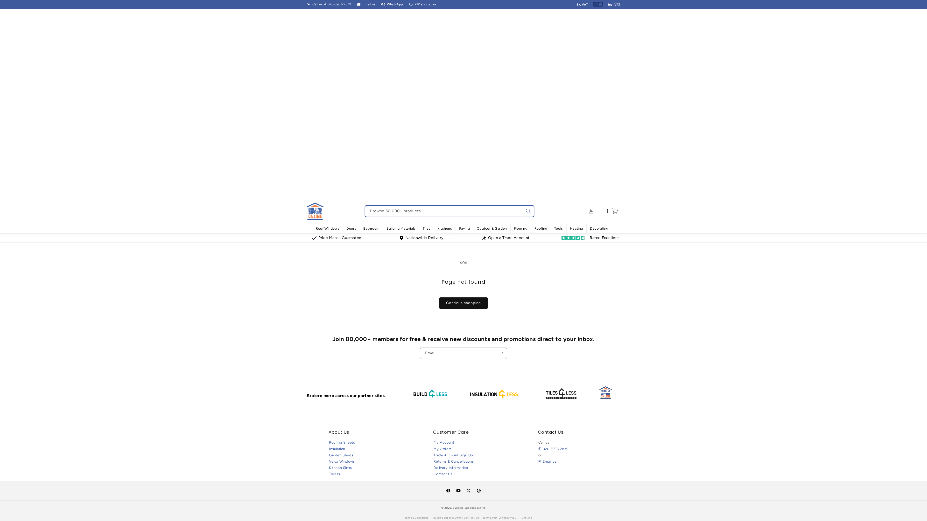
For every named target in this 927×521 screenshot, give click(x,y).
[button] (327, 228)
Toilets (334, 474)
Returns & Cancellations (454, 461)
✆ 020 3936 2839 (553, 449)
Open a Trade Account (509, 237)
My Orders (442, 449)
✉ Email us (547, 461)
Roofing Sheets (342, 442)
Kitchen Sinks (340, 468)
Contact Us (443, 474)
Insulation (337, 449)
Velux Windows (342, 461)
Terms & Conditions (416, 517)
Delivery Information (451, 468)
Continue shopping (463, 303)
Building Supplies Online (469, 507)
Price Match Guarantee (339, 237)
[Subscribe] (501, 353)
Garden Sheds (341, 455)
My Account (444, 442)
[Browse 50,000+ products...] (528, 211)
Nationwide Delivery (424, 237)
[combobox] (449, 211)
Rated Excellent (604, 237)
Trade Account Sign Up (453, 455)
